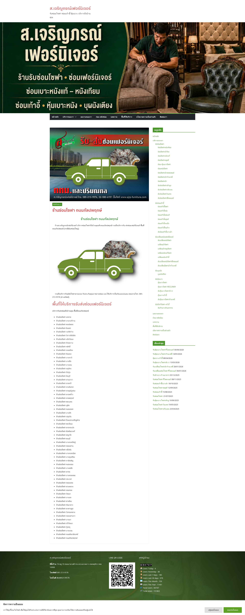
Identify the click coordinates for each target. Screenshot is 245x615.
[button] (75, 117)
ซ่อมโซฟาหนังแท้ (164, 156)
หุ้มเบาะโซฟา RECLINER (167, 287)
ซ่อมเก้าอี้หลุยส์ (163, 219)
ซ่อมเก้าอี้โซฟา (163, 206)
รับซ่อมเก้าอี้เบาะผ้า (165, 232)
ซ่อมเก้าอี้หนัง (163, 211)
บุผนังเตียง (162, 274)
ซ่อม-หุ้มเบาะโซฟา (164, 164)
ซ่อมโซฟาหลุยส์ (163, 160)
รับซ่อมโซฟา (159, 144)
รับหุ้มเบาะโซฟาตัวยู (161, 400)
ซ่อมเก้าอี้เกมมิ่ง (163, 223)
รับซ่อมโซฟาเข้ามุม (164, 185)
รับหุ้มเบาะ (159, 279)
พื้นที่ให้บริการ (126, 117)
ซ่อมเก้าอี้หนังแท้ (164, 215)
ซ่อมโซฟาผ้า (162, 181)
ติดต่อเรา (163, 117)
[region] (122, 607)
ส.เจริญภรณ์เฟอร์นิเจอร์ (70, 8)
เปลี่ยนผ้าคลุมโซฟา (165, 249)
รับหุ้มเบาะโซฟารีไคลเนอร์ (163, 349)
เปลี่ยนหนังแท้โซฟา (165, 253)
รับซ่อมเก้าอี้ (159, 203)
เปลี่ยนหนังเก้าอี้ (163, 257)
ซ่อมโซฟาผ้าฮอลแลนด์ (166, 173)
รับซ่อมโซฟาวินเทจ (164, 194)
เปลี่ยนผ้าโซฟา (163, 244)
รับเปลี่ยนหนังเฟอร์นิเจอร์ (164, 237)
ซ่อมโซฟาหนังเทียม (164, 147)
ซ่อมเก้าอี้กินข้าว (164, 227)
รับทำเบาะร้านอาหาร (165, 308)
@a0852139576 (63, 578)
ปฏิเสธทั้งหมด (213, 610)
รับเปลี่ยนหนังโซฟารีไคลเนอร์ (168, 261)
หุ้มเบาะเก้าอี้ (162, 295)
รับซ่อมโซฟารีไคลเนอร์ (166, 198)
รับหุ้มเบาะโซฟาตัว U (165, 291)
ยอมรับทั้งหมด (232, 610)
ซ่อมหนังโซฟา (163, 168)
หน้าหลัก (55, 117)
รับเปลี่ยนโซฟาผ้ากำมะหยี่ (167, 265)
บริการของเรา (68, 117)
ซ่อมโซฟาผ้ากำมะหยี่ (165, 177)
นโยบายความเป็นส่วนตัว (146, 117)
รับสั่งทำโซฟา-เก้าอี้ (162, 304)
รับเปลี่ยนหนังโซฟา (164, 240)
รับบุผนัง (158, 270)
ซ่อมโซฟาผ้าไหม (163, 152)
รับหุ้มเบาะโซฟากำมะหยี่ (166, 299)
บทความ (114, 117)
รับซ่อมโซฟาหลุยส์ (160, 387)
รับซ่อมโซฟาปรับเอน (165, 190)
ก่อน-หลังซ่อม (101, 117)
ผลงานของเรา (86, 117)
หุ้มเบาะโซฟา (162, 282)
